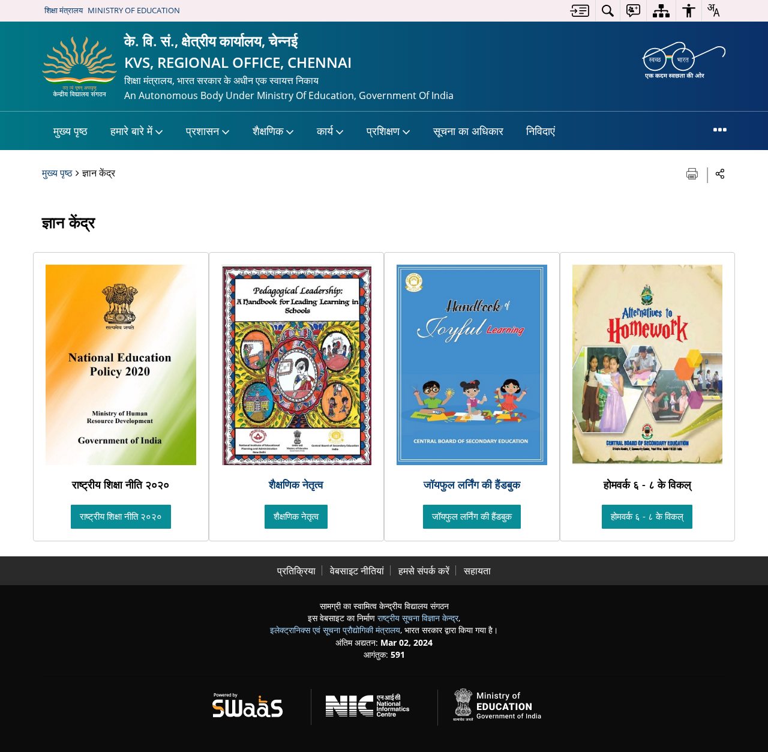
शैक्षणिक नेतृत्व (296, 484)
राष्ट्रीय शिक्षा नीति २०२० (121, 516)
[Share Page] (720, 173)
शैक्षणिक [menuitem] (268, 131)
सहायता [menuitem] (477, 570)
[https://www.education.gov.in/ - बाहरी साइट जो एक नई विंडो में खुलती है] (504, 703)
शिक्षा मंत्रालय (63, 10)
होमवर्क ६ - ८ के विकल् (647, 516)
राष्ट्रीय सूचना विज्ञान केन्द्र (417, 618)
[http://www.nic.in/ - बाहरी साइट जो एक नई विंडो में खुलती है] (375, 703)
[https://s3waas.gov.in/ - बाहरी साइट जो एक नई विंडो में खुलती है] (254, 703)
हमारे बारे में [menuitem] (131, 131)
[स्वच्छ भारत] (684, 59)
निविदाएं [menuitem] (540, 131)
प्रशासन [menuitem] (202, 131)
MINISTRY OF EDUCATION (134, 10)
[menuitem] (579, 10)
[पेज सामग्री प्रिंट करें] (693, 172)
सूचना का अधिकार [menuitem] (468, 131)
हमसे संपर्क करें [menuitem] (423, 570)
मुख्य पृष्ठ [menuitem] (70, 131)
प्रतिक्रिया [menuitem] (296, 570)
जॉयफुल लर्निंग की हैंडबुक (472, 484)
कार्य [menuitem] (325, 131)
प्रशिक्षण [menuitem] (383, 131)
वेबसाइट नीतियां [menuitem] (357, 570)
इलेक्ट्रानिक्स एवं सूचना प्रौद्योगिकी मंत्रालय (335, 630)
